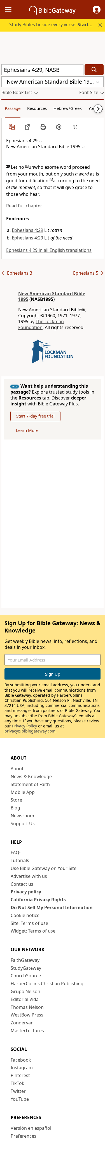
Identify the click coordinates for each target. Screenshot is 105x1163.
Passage (12, 108)
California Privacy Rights (38, 899)
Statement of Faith (30, 784)
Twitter (18, 1091)
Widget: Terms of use (33, 931)
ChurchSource (26, 976)
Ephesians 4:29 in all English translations (49, 250)
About (17, 768)
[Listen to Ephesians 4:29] (74, 126)
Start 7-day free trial (35, 416)
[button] (97, 10)
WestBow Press (27, 1015)
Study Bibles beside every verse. (54, 24)
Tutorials (20, 860)
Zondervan (22, 1023)
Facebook (21, 1060)
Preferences (23, 1136)
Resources (37, 108)
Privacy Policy (24, 726)
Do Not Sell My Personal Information (52, 907)
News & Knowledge (31, 776)
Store (16, 800)
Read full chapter (24, 206)
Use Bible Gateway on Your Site (43, 868)
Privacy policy (26, 892)
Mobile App (23, 792)
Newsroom (22, 816)
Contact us (22, 884)
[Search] (94, 69)
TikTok (17, 1083)
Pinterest (20, 1075)
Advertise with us (29, 876)
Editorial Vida (25, 999)
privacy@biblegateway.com (29, 731)
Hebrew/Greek (67, 108)
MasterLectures (27, 1030)
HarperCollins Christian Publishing (47, 983)
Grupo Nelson (25, 991)
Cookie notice (25, 915)
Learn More (27, 430)
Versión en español (31, 1128)
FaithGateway (25, 960)
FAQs (16, 852)
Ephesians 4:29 (27, 230)
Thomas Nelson (27, 1007)
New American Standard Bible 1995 (51, 296)
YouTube (20, 1099)
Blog (15, 808)
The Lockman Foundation (41, 324)
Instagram (22, 1067)
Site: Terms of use (29, 923)
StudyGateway (26, 968)
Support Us (23, 823)
